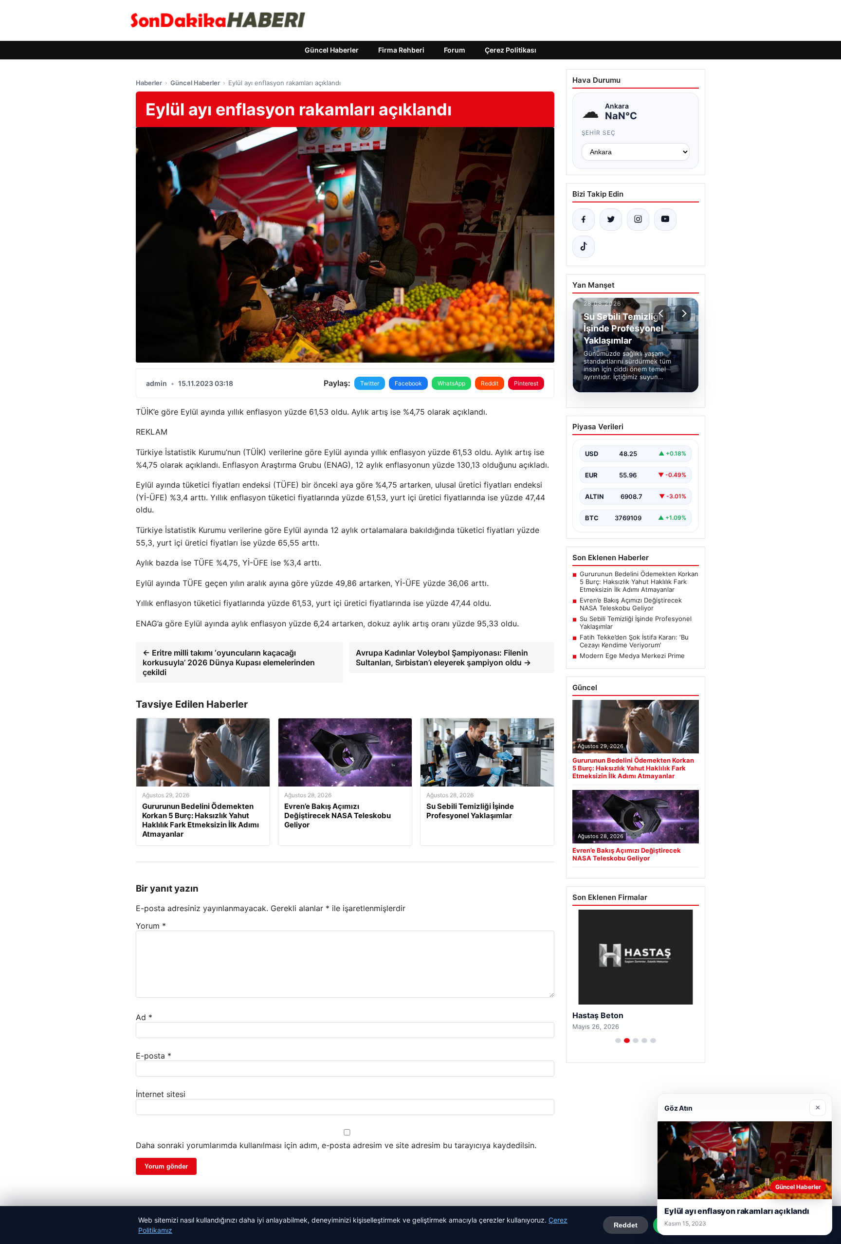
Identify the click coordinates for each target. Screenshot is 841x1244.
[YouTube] (665, 219)
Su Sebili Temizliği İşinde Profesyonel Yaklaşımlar (636, 622)
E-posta (153, 1056)
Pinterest (526, 383)
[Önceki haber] (662, 313)
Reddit (489, 383)
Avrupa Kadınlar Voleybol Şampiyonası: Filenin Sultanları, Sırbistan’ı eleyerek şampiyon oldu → (443, 657)
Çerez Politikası (510, 50)
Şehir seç (599, 132)
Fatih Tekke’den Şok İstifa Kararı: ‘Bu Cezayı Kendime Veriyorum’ (634, 641)
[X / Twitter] (611, 219)
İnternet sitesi (160, 1094)
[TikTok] (583, 247)
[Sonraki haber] (683, 313)
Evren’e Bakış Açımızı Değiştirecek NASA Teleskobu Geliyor (631, 604)
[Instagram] (638, 219)
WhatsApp (451, 383)
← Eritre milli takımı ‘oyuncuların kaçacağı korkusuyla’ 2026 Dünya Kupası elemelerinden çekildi (229, 662)
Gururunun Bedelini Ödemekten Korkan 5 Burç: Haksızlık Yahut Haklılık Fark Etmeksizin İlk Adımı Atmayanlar (639, 581)
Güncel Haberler (332, 50)
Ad (144, 1017)
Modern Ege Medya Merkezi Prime (632, 655)
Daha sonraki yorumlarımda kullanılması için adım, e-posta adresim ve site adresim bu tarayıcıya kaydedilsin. (336, 1145)
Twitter (369, 383)
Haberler (149, 83)
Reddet (626, 1225)
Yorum (151, 926)
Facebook (408, 383)
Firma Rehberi (401, 50)
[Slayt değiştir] (618, 1040)
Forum (454, 50)
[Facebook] (583, 219)
